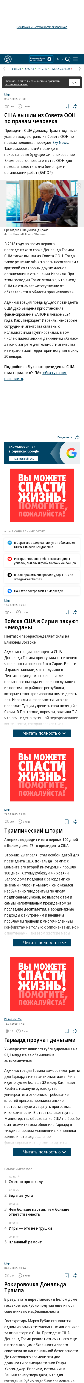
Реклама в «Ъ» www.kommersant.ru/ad (42, 27)
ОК (74, 82)
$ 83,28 (16, 69)
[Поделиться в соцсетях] (75, 106)
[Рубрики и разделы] (75, 59)
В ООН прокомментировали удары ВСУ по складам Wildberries (43, 577)
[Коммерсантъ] (8, 59)
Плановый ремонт (25, 1241)
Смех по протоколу (26, 1181)
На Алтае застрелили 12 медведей (38, 591)
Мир (7, 94)
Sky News (60, 142)
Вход (59, 59)
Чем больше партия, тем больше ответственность (39, 1212)
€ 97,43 (29, 69)
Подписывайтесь (23, 458)
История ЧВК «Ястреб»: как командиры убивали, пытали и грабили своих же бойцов (45, 560)
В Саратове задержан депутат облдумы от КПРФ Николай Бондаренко (45, 544)
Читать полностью (42, 733)
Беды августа (21, 1195)
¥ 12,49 (42, 69)
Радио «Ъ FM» (13, 1019)
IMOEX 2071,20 (60, 69)
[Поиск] (68, 59)
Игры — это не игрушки (30, 1228)
